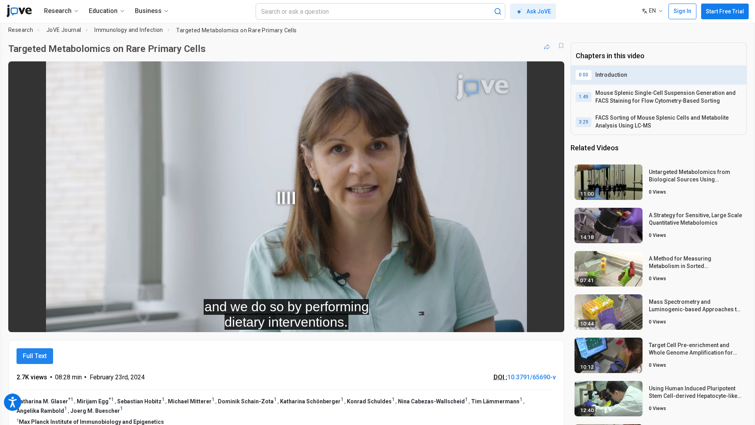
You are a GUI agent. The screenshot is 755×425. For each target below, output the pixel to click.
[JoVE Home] (19, 11)
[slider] (243, 321)
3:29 (583, 122)
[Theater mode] (552, 321)
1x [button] (517, 321)
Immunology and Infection (128, 30)
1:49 (583, 97)
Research (20, 30)
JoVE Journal (63, 30)
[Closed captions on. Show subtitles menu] (534, 321)
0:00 (583, 75)
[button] (551, 72)
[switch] (472, 320)
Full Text (35, 356)
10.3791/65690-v (531, 377)
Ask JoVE (539, 11)
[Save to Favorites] (561, 45)
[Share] (547, 45)
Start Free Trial (725, 11)
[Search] (498, 11)
